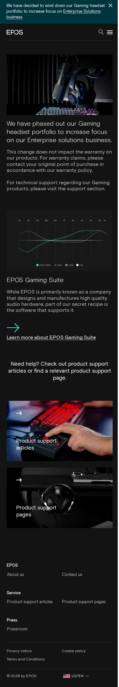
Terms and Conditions (26, 659)
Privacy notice (19, 651)
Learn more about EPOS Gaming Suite (51, 337)
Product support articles (30, 602)
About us (15, 575)
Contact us (72, 575)
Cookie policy (74, 651)
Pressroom (17, 629)
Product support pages (84, 602)
